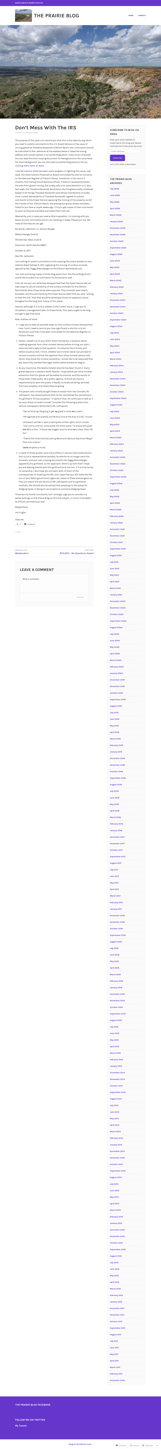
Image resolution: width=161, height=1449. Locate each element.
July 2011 (114, 1341)
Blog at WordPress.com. (80, 1444)
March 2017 (115, 896)
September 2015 (118, 1014)
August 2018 (116, 784)
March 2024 (115, 359)
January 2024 (116, 372)
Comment (80, 597)
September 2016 (118, 935)
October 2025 (116, 241)
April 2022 (115, 503)
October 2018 (116, 771)
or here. (40, 165)
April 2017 (114, 889)
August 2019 (116, 706)
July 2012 (114, 1262)
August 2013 (116, 1177)
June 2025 (115, 261)
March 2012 (115, 1289)
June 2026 (115, 195)
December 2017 (117, 837)
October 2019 (116, 693)
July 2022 (114, 490)
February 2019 (116, 745)
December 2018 (117, 758)
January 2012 (116, 1302)
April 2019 (114, 732)
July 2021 (114, 562)
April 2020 (115, 653)
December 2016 (117, 915)
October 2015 (116, 1007)
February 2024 (117, 365)
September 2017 (118, 856)
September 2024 (118, 320)
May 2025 (114, 267)
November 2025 (117, 234)
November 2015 (117, 1000)
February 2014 (116, 1138)
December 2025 (117, 228)
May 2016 (114, 961)
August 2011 (115, 1334)
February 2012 (116, 1295)
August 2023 (116, 405)
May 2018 (114, 804)
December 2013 (117, 1151)
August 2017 (116, 863)
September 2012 (118, 1249)
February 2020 (117, 667)
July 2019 (114, 712)
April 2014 (114, 1125)
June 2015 (114, 1033)
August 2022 (116, 483)
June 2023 (115, 418)
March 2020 (116, 660)
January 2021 (116, 595)
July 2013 (114, 1184)
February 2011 (116, 1374)
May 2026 (114, 202)
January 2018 (116, 830)
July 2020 (114, 634)
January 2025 (116, 293)
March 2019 (115, 739)
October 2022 (116, 470)
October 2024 (116, 313)
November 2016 (117, 922)
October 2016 (116, 928)
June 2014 (114, 1112)
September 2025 (118, 248)
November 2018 (117, 765)
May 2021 (114, 575)
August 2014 (116, 1099)
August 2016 (116, 942)
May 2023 (114, 424)
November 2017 (117, 843)
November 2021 (117, 536)
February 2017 (116, 902)
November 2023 (117, 385)
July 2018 (114, 791)
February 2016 (116, 981)
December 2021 (117, 529)
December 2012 (117, 1230)
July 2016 (114, 948)
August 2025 (116, 254)
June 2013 (114, 1190)
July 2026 (114, 189)
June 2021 (114, 568)
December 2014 (117, 1072)
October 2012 (116, 1243)
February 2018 (116, 824)
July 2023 (114, 411)
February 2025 (117, 287)
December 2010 (117, 1380)
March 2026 (115, 215)
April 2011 (114, 1361)
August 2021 (116, 555)
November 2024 (117, 306)
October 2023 (116, 392)
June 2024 (115, 339)
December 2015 (117, 994)
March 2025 (115, 280)
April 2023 (115, 431)
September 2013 (118, 1171)
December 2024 (117, 300)
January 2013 (116, 1223)
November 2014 (117, 1079)
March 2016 (115, 974)
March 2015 (115, 1053)
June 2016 (114, 955)
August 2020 (116, 627)
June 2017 (114, 876)
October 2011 (116, 1321)
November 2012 (117, 1236)
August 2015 (116, 1020)
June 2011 (114, 1347)
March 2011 (115, 1367)
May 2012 (114, 1275)
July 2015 (114, 1027)
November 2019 (117, 686)
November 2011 (117, 1315)
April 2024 (115, 352)
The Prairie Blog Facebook (32, 1404)
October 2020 (117, 614)
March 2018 (115, 817)
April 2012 (114, 1282)
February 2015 (116, 1059)
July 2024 (114, 333)
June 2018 (114, 798)
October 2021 (116, 542)
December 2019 (117, 680)
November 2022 (117, 464)
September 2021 (118, 549)
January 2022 (116, 523)
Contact (142, 15)
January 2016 (116, 987)
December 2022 (117, 457)
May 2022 (114, 496)
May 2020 (114, 647)
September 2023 (118, 398)
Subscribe (117, 158)
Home (130, 15)
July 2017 (114, 870)
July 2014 (114, 1105)
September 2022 (118, 477)
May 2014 (114, 1118)
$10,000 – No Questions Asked (77, 552)
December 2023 (117, 378)
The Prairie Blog (56, 15)
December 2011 (117, 1308)
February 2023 (117, 444)
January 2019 (116, 752)
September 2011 (117, 1328)
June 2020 (115, 640)
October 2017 (116, 850)
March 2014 (115, 1131)
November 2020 (118, 608)
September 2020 (118, 621)
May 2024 (114, 346)
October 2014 (116, 1086)
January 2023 (116, 451)
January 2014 (116, 1145)
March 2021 (115, 588)
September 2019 (118, 699)
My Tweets (21, 1425)
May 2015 (114, 1040)
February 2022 (117, 516)
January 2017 (116, 909)
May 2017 (114, 883)
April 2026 (115, 208)
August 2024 (116, 326)
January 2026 (116, 221)
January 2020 (116, 673)
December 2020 (118, 601)
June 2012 (114, 1269)
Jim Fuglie (34, 132)
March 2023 (115, 437)
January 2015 (116, 1066)
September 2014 (118, 1092)
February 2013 (116, 1217)
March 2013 (115, 1210)
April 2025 (115, 274)
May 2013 (114, 1197)
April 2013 (114, 1203)
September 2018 (118, 778)
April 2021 (114, 581)
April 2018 (114, 811)
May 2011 (114, 1354)
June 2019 (114, 719)
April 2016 (114, 968)
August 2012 (116, 1256)
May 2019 (114, 725)
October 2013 (116, 1164)
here (89, 158)
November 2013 (117, 1158)
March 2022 (115, 509)
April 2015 (114, 1046)
